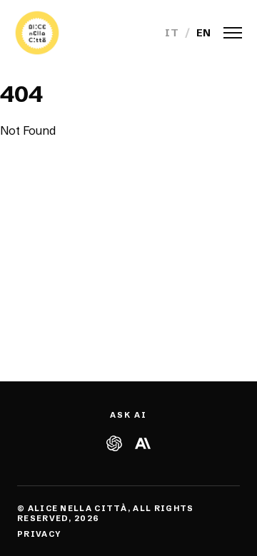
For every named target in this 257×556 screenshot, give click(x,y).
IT (171, 32)
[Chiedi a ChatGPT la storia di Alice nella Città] (114, 443)
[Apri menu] (232, 32)
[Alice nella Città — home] (37, 33)
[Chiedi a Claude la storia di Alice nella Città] (143, 443)
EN (203, 32)
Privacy (39, 534)
